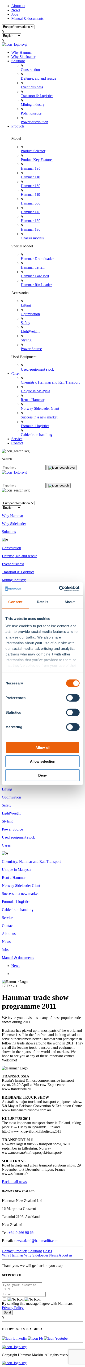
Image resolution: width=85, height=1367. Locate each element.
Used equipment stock (37, 369)
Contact (17, 443)
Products (17, 126)
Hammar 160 (30, 186)
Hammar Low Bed (35, 276)
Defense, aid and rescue (38, 78)
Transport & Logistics (37, 96)
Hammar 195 (30, 168)
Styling (26, 340)
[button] (42, 496)
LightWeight (30, 331)
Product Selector (33, 151)
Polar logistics (31, 113)
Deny (42, 775)
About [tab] (69, 602)
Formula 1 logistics (35, 426)
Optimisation (30, 314)
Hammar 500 (30, 203)
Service (16, 439)
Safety (25, 323)
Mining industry (33, 104)
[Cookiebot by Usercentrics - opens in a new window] (60, 589)
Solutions (18, 61)
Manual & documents (27, 18)
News (15, 10)
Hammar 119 (30, 194)
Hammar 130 (30, 229)
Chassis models (32, 238)
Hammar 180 (30, 221)
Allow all (42, 747)
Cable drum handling (36, 435)
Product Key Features (37, 160)
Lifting (26, 305)
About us (18, 6)
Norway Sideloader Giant (40, 408)
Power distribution (34, 122)
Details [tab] (42, 602)
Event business (32, 87)
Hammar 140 (30, 212)
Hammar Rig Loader (36, 285)
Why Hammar (22, 52)
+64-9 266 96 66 (21, 1233)
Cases (15, 374)
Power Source (31, 349)
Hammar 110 (30, 177)
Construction (30, 70)
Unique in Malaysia (35, 391)
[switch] (73, 697)
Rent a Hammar (32, 400)
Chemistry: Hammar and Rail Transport (50, 382)
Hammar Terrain (33, 267)
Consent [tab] (15, 602)
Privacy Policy (13, 1308)
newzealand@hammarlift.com (36, 1241)
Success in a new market (39, 417)
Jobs (14, 14)
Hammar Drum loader (37, 259)
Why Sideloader (23, 57)
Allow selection (42, 761)
